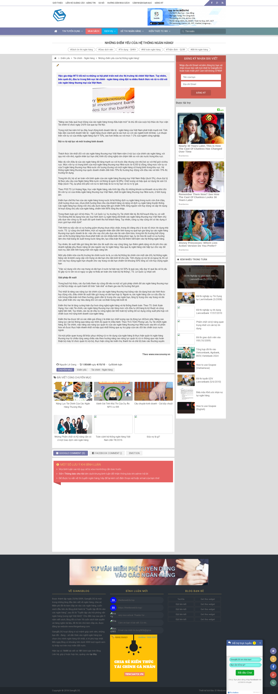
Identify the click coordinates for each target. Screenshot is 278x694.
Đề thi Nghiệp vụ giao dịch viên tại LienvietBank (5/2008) (201, 277)
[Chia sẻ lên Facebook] (273, 667)
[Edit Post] (57, 65)
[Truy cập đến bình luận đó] (113, 600)
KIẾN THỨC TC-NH (158, 31)
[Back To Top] (273, 643)
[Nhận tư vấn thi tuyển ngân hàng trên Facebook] (139, 572)
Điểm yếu (65, 58)
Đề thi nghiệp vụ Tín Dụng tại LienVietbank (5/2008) (209, 298)
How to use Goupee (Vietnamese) (206, 366)
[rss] (222, 3)
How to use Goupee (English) (206, 407)
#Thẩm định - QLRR (175, 49)
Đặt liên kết (181, 604)
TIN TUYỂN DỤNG (71, 31)
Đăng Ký (159, 3)
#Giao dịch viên (105, 49)
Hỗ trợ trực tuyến (242, 643)
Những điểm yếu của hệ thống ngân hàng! (118, 58)
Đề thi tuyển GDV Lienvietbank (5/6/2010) (208, 380)
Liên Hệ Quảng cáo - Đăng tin (81, 3)
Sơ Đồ (101, 3)
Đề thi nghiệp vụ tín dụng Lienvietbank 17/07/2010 (209, 311)
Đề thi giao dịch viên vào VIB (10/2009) (208, 339)
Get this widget (208, 599)
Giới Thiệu (58, 3)
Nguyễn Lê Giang (67, 364)
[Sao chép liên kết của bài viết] (273, 683)
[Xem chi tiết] (187, 24)
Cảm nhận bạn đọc (142, 3)
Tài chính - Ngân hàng (84, 58)
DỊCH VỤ (108, 31)
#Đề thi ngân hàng (199, 49)
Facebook (254, 680)
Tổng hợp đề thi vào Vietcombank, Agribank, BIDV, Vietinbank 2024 (208, 352)
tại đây (93, 654)
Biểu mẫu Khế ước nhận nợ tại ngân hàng (209, 394)
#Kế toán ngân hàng (151, 49)
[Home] (56, 58)
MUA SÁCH (93, 31)
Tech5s (181, 599)
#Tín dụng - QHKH (127, 49)
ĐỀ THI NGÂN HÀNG (131, 31)
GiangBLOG (74, 690)
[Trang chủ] (273, 651)
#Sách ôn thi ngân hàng (81, 49)
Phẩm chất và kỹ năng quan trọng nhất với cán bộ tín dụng (210, 325)
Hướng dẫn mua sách (118, 3)
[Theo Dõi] (217, 3)
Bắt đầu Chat (245, 672)
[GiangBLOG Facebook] (212, 3)
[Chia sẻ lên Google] (273, 675)
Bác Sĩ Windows (218, 690)
